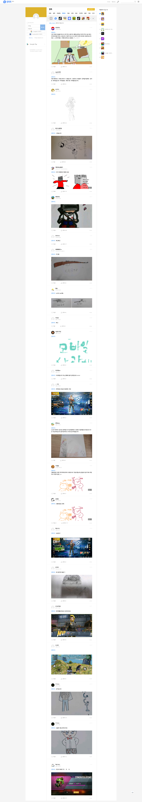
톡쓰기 (118, 2)
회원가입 (113, 1)
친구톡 (81, 13)
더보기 (91, 66)
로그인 (108, 1)
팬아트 (63, 13)
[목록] (138, 1)
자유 (89, 13)
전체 (50, 13)
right (90, 18)
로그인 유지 (30, 22)
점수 (76, 13)
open (93, 18)
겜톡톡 (8, 2)
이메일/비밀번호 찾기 (38, 37)
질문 (85, 13)
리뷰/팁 (58, 13)
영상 (68, 13)
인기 (93, 13)
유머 (72, 13)
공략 (54, 13)
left (48, 18)
